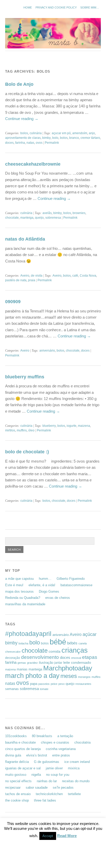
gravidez (32, 662)
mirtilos (10, 430)
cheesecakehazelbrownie (32, 164)
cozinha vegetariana (61, 749)
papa (33, 684)
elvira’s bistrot (36, 755)
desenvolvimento (40, 657)
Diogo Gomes (49, 591)
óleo (31, 430)
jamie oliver (54, 768)
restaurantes (83, 683)
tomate (44, 689)
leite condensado (77, 662)
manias (22, 669)
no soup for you (57, 775)
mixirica (74, 768)
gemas (21, 662)
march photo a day (32, 675)
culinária (36, 133)
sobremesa (53, 217)
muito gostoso (15, 775)
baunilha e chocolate (20, 742)
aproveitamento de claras (23, 138)
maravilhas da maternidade (25, 604)
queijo (39, 217)
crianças (74, 650)
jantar (58, 663)
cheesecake (13, 651)
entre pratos (61, 755)
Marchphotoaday (67, 668)
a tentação (65, 736)
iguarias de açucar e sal (23, 768)
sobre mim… (89, 7)
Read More (67, 835)
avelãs (47, 213)
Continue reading (21, 118)
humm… (45, 579)
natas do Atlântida (25, 239)
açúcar (89, 634)
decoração (12, 658)
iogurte (71, 426)
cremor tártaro (90, 138)
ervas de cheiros (57, 598)
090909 (13, 301)
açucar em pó (61, 133)
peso (61, 683)
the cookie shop (17, 800)
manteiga (26, 217)
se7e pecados (63, 787)
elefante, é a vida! (42, 585)
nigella (36, 775)
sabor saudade (37, 787)
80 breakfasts (42, 736)
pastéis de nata (15, 280)
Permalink (52, 142)
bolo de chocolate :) (27, 451)
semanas (12, 689)
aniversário (47, 350)
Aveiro (24, 275)
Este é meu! (14, 585)
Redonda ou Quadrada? (22, 598)
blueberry (49, 426)
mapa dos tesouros (19, 591)
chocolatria (82, 742)
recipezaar (13, 787)
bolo (55, 138)
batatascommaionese (76, 585)
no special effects (18, 781)
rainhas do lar (47, 781)
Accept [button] (47, 836)
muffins (22, 430)
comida (54, 651)
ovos (39, 142)
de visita (36, 275)
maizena (84, 426)
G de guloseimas (46, 762)
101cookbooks (16, 736)
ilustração (46, 663)
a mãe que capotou (19, 579)
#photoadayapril (28, 633)
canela (82, 643)
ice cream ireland (77, 762)
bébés (72, 643)
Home (27, 7)
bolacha (23, 643)
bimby (46, 138)
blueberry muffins (24, 376)
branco (74, 138)
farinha (20, 142)
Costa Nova (88, 275)
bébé (58, 641)
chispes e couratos (55, 742)
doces (9, 142)
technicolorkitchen (49, 794)
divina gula (13, 755)
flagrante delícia (17, 762)
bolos (24, 133)
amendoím (79, 133)
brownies (79, 213)
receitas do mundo (76, 781)
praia (31, 280)
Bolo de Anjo (19, 84)
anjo (92, 133)
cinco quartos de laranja (23, 749)
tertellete (74, 794)
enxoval (76, 657)
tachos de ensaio (18, 794)
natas (30, 142)
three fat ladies (45, 800)
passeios (44, 683)
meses (68, 676)
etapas (89, 657)
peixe (54, 683)
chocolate (12, 217)
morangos (84, 676)
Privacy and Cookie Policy (56, 7)
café (75, 275)
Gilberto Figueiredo (71, 579)
